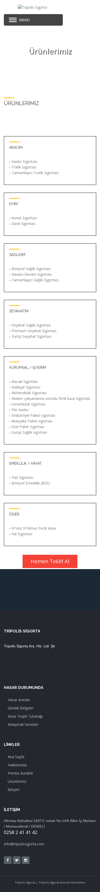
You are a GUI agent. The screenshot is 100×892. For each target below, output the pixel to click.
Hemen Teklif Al (50, 561)
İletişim (13, 789)
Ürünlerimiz (17, 781)
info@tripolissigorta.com (24, 843)
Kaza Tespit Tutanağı (25, 716)
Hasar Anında (19, 699)
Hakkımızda (17, 764)
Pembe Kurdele (20, 773)
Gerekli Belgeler (21, 708)
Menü (24, 20)
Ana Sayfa (16, 756)
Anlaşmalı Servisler (23, 724)
